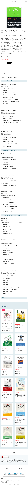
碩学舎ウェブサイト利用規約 (21, 466)
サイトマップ (7, 468)
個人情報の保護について (7, 466)
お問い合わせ (21, 468)
